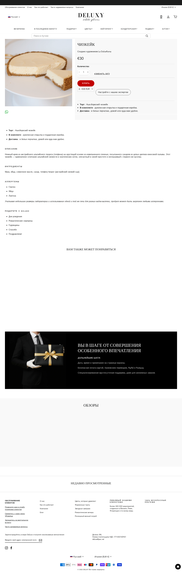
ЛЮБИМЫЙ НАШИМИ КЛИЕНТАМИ (121, 501)
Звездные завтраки (82, 508)
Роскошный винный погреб (86, 516)
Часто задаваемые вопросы (62, 7)
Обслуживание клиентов (15, 7)
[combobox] (91, 35)
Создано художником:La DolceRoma (94, 51)
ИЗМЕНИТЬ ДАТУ (102, 74)
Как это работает (41, 7)
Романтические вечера (84, 512)
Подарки (70, 29)
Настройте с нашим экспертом (113, 92)
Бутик (165, 29)
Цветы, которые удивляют (85, 501)
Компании (80, 7)
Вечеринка (19, 29)
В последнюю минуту (45, 29)
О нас (29, 7)
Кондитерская (128, 29)
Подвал (149, 29)
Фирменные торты (82, 505)
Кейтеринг (106, 29)
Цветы (88, 29)
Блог (42, 512)
